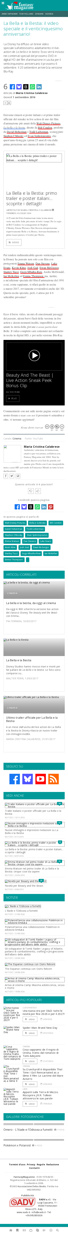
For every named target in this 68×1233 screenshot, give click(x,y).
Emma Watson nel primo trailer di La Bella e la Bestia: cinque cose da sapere (32, 870)
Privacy (31, 1164)
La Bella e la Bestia (18, 660)
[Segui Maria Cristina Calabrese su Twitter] (12, 476)
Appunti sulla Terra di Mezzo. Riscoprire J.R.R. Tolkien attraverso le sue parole (41, 1095)
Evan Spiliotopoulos (39, 136)
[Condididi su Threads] (26, 87)
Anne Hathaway (10, 14)
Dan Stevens (43, 263)
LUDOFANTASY (30, 1008)
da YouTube (13, 391)
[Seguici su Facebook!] (15, 779)
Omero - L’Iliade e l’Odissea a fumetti (28, 1130)
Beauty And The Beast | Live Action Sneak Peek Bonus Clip (30, 380)
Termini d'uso (17, 1164)
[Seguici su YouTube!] (41, 779)
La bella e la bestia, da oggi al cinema (31, 603)
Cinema (17, 438)
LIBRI (25, 1089)
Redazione (52, 1164)
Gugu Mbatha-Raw (31, 272)
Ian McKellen (11, 276)
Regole (41, 1164)
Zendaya (39, 14)
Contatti (34, 1167)
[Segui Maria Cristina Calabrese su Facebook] (5, 476)
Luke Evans (45, 541)
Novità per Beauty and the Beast (24, 885)
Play (14, 398)
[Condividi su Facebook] (12, 87)
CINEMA (12, 593)
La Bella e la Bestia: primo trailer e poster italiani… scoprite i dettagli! (31, 198)
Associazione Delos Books (31, 1186)
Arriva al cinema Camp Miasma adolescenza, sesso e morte (35, 986)
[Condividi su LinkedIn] (39, 87)
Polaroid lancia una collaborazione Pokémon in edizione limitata (32, 928)
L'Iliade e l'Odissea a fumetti (21, 910)
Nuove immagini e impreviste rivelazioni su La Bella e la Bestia (31, 831)
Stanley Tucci (11, 272)
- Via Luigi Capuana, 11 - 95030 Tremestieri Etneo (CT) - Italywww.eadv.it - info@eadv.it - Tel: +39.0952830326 (37, 1207)
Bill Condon (45, 127)
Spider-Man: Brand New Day (40, 1027)
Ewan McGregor (49, 267)
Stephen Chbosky (13, 136)
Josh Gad (32, 267)
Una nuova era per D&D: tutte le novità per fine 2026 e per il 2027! (44, 1012)
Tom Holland (26, 14)
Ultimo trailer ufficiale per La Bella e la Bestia (32, 719)
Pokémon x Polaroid (17, 1145)
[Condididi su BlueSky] (19, 87)
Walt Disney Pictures (48, 123)
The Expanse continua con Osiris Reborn (28, 968)
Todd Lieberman (38, 131)
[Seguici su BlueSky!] (27, 779)
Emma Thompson (33, 276)
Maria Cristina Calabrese (32, 93)
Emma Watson (26, 263)
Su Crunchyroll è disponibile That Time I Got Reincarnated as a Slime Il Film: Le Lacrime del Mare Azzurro (43, 1074)
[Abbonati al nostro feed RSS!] (53, 779)
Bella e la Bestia (37, 522)
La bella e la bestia (14, 127)
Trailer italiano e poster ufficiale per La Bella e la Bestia (33, 812)
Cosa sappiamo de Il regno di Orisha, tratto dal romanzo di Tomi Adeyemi (41, 1053)
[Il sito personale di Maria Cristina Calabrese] (18, 476)
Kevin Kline (19, 267)
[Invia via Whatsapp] (32, 87)
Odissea (49, 14)
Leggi (15, 242)
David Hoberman (17, 131)
